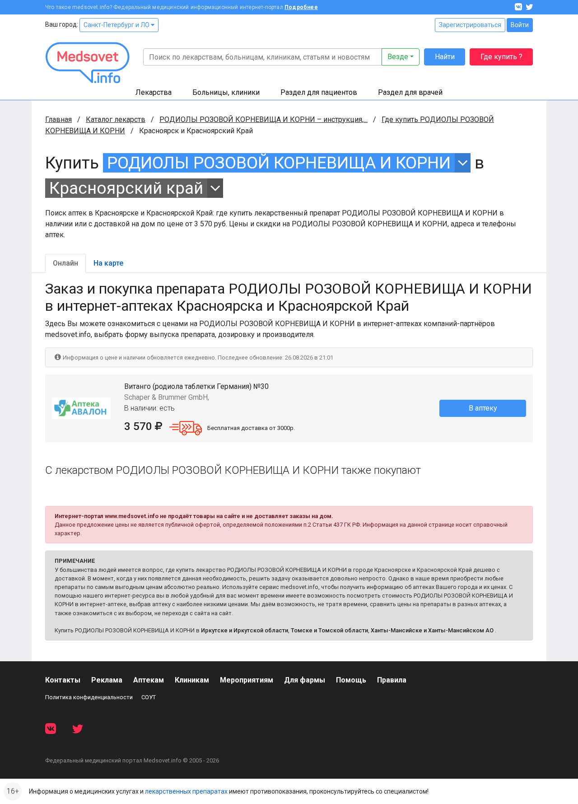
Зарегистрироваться (470, 24)
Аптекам (148, 680)
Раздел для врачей (410, 92)
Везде (397, 56)
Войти (520, 24)
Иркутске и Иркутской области (244, 630)
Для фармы (304, 680)
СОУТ (148, 697)
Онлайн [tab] (65, 263)
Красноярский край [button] (126, 188)
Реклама (106, 680)
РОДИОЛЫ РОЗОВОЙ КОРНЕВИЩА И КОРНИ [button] (279, 163)
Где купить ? (501, 56)
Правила (391, 680)
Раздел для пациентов (318, 92)
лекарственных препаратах (186, 791)
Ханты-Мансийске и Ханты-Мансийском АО (432, 630)
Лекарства (153, 92)
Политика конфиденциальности (89, 697)
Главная (58, 119)
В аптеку (483, 408)
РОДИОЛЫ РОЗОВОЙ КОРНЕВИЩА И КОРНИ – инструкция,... (263, 119)
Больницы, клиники (226, 92)
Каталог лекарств (115, 119)
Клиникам (192, 680)
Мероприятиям (246, 680)
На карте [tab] (108, 263)
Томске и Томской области (329, 630)
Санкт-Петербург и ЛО (117, 24)
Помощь (351, 680)
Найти (445, 56)
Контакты (62, 680)
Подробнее (301, 7)
